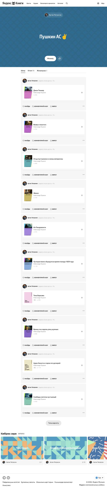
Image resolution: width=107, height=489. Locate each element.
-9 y (54, 81)
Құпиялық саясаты (28, 482)
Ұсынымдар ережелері (63, 482)
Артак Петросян (33, 81)
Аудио (35, 3)
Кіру (102, 3)
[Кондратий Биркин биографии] (65, 448)
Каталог (60, 3)
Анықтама (6, 485)
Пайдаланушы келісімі (11, 482)
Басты (29, 3)
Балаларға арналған (47, 3)
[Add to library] (82, 92)
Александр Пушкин (39, 92)
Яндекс (82, 485)
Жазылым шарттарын (44, 482)
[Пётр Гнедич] (22, 448)
